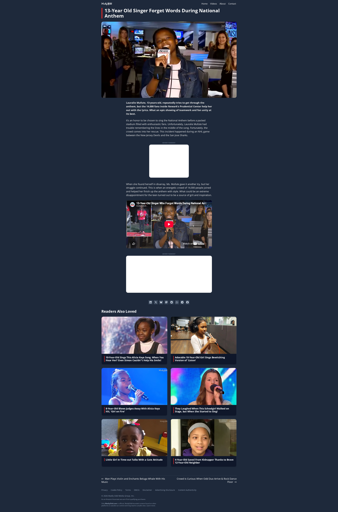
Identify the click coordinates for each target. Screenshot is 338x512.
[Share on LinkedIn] (150, 302)
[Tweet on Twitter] (156, 302)
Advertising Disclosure (165, 490)
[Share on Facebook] (187, 302)
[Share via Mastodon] (166, 302)
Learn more (151, 505)
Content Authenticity (187, 490)
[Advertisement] (169, 161)
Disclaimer (147, 490)
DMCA (136, 490)
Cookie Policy (116, 490)
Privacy (104, 490)
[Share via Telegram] (182, 302)
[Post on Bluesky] (161, 302)
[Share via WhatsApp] (177, 302)
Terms (128, 490)
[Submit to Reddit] (172, 302)
